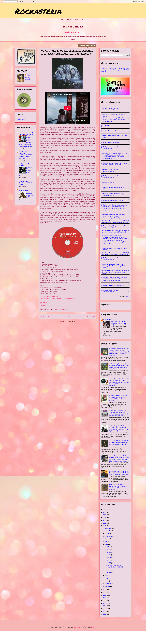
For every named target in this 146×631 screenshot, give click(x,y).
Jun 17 (109, 557)
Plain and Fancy (73, 32)
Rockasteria (38, 11)
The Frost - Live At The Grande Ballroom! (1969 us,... (114, 567)
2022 (105, 520)
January (107, 586)
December (108, 528)
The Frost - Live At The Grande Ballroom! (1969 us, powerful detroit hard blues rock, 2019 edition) (66, 52)
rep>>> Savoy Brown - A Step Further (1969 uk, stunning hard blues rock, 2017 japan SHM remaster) (119, 366)
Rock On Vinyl (23, 190)
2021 (105, 523)
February (108, 583)
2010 (105, 614)
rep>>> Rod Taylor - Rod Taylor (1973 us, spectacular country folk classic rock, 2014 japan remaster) (119, 443)
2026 (105, 509)
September (108, 536)
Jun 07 (109, 563)
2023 (105, 517)
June (106, 544)
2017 (105, 595)
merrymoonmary (78, 627)
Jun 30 (109, 546)
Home (68, 316)
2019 (105, 590)
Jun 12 (109, 560)
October (107, 533)
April (106, 578)
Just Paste (43, 302)
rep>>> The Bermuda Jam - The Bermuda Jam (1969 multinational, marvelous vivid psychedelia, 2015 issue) (118, 413)
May (106, 575)
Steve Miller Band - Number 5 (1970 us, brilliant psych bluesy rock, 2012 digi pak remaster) (119, 472)
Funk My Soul (23, 181)
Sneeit (128, 296)
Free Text (43, 304)
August (107, 539)
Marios (29, 75)
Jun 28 (109, 549)
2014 (105, 603)
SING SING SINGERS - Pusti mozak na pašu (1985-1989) (25, 156)
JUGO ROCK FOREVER (23, 152)
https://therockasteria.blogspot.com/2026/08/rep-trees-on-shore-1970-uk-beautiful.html (115, 253)
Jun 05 (109, 572)
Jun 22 (109, 555)
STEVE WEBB (21, 119)
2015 (105, 600)
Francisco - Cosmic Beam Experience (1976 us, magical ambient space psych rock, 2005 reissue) (115, 69)
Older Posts (91, 316)
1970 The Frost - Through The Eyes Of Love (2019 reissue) (57, 298)
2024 (105, 515)
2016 (105, 598)
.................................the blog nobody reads (26, 133)
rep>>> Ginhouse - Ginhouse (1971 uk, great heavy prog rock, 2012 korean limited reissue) (118, 398)
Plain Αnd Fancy (108, 320)
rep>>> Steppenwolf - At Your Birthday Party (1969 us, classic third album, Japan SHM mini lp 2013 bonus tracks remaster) (119, 458)
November (108, 531)
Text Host (43, 305)
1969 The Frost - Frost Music (49, 296)
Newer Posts (44, 316)
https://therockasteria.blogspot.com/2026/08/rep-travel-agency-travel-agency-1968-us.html (115, 272)
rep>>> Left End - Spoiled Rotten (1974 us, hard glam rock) (118, 323)
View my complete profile (27, 79)
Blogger (93, 627)
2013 (105, 606)
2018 (105, 592)
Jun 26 (109, 552)
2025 (105, 512)
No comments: (63, 309)
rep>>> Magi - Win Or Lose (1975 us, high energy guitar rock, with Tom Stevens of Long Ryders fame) (119, 428)
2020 (105, 526)
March (107, 581)
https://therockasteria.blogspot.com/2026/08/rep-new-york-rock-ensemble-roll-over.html (115, 221)
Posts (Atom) (71, 321)
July (106, 541)
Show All (32, 203)
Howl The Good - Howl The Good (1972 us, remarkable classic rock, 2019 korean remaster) (118, 487)
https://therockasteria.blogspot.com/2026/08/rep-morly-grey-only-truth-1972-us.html (115, 231)
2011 (105, 611)
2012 (105, 608)
